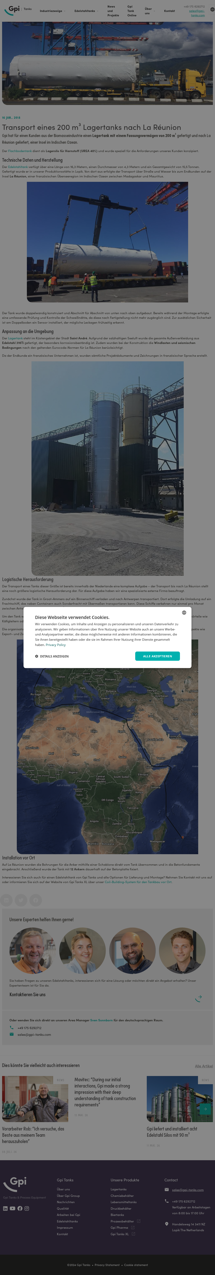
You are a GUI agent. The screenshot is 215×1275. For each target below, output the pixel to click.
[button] (52, 656)
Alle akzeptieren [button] (157, 656)
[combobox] (184, 612)
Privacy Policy (56, 644)
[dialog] (107, 637)
